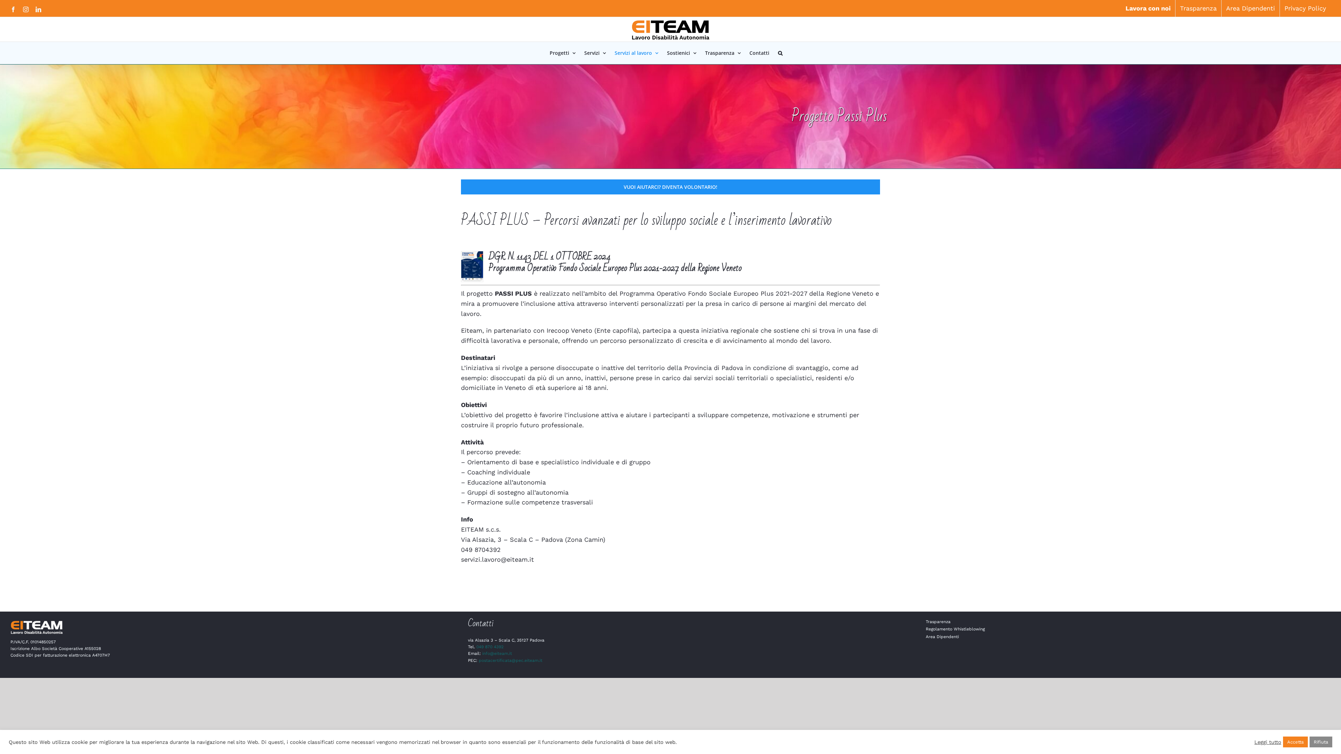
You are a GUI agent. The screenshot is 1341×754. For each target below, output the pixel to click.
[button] (780, 53)
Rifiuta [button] (1321, 742)
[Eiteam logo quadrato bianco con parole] (36, 622)
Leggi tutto (1267, 742)
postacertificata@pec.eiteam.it (510, 660)
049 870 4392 (490, 646)
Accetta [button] (1295, 742)
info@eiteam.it (497, 653)
